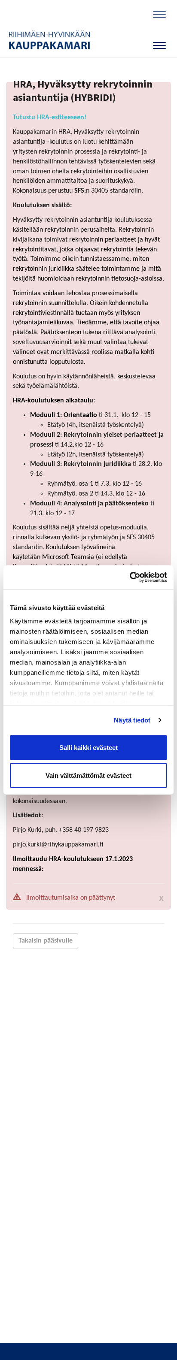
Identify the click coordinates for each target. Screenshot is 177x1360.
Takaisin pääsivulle (45, 940)
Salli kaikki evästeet (88, 747)
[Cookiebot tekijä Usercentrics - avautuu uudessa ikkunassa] (129, 577)
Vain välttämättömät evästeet (88, 775)
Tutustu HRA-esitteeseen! (49, 117)
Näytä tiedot (132, 720)
